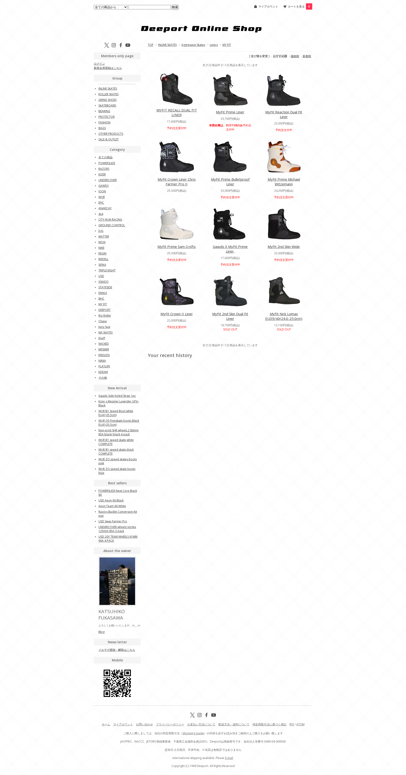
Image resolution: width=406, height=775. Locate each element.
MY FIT (227, 45)
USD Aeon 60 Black (111, 500)
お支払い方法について (201, 724)
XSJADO (103, 282)
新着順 (307, 56)
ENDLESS (104, 355)
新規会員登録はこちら (108, 68)
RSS (291, 724)
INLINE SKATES (167, 45)
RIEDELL (103, 259)
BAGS (102, 128)
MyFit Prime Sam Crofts (176, 246)
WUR (101, 197)
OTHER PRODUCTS (110, 134)
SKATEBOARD (107, 105)
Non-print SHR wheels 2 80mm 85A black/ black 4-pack (118, 432)
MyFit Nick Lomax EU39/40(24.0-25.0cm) (283, 316)
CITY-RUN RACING (110, 220)
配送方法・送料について (234, 724)
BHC (101, 299)
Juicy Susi (104, 327)
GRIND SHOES (107, 100)
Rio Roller (104, 316)
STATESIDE (105, 287)
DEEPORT (104, 310)
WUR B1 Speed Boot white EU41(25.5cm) (115, 413)
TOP (150, 45)
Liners (214, 45)
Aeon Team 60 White (112, 506)
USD (101, 276)
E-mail (229, 758)
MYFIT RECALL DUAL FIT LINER (176, 112)
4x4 (100, 214)
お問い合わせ (144, 724)
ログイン (99, 64)
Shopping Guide (193, 733)
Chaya (102, 321)
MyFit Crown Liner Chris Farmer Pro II (177, 181)
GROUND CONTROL (111, 225)
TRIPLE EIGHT (107, 270)
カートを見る (299, 6)
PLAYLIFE (104, 366)
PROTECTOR (106, 117)
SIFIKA (102, 265)
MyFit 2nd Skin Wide (284, 246)
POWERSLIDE (106, 163)
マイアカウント (268, 6)
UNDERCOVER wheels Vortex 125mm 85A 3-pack (117, 529)
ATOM (300, 724)
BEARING (104, 111)
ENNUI (102, 293)
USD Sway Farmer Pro (112, 521)
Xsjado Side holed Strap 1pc (117, 396)
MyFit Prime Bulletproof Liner (230, 181)
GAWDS (103, 186)
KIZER (102, 174)
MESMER (103, 349)
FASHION (104, 122)
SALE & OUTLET (108, 139)
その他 (102, 378)
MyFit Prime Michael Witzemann (284, 181)
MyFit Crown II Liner (176, 313)
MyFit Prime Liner (230, 112)
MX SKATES (105, 332)
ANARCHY (105, 208)
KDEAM (103, 372)
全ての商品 (105, 157)
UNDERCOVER (107, 180)
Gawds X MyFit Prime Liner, (230, 249)
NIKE (101, 248)
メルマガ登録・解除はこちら (116, 650)
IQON (102, 191)
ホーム (106, 724)
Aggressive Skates (193, 45)
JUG (100, 231)
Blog (101, 632)
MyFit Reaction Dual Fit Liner (283, 114)
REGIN (102, 253)
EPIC (101, 203)
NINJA (102, 361)
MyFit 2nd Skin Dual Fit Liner (230, 316)
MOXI (101, 242)
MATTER (103, 236)
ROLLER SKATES (108, 94)
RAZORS (103, 169)
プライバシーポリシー (170, 724)
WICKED (103, 344)
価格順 (295, 56)
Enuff (101, 338)
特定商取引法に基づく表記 (269, 724)
